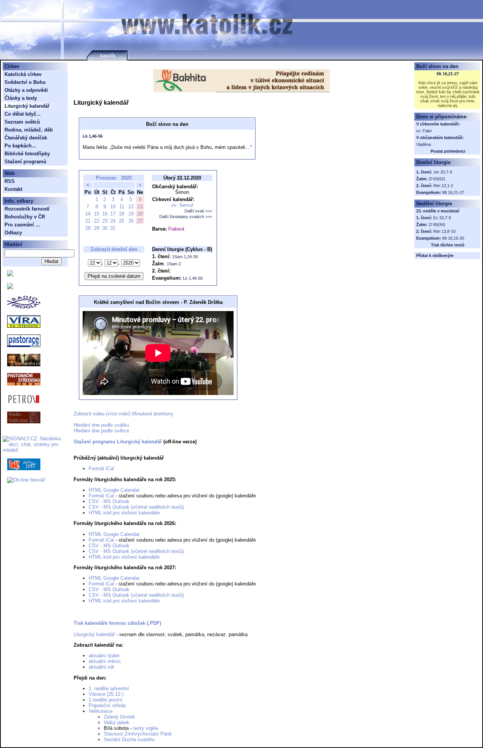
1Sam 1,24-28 (185, 256)
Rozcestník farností (27, 209)
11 (121, 206)
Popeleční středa (107, 705)
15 (96, 214)
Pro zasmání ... (22, 225)
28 (88, 228)
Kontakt (13, 189)
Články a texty (21, 98)
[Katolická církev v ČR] (10, 274)
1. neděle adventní (109, 688)
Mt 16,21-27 (448, 73)
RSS (10, 181)
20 (140, 214)
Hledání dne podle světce (101, 431)
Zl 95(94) (437, 224)
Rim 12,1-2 (443, 185)
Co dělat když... (23, 114)
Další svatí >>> (198, 211)
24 (112, 221)
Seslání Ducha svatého (129, 739)
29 (96, 228)
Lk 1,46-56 (93, 136)
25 (121, 221)
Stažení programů (25, 161)
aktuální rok (101, 667)
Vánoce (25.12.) (106, 694)
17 (112, 214)
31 (112, 228)
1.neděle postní (105, 700)
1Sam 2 (174, 264)
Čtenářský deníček (26, 138)
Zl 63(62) (437, 179)
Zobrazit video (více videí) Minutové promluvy (124, 414)
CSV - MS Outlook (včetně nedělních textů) (136, 507)
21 (88, 221)
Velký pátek (116, 722)
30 (105, 228)
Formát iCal (101, 468)
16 (105, 214)
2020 (126, 178)
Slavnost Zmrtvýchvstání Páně (138, 734)
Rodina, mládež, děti (29, 130)
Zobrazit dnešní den (114, 249)
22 (96, 221)
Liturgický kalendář (94, 634)
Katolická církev (23, 74)
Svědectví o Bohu (25, 82)
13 (140, 206)
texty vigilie (145, 728)
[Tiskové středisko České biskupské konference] (10, 287)
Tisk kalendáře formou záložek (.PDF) (117, 623)
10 (112, 206)
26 (131, 221)
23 (105, 221)
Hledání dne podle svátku (101, 425)
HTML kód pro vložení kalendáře (124, 513)
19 (131, 214)
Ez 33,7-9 (442, 217)
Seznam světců (22, 122)
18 (121, 214)
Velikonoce (100, 711)
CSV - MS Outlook (109, 501)
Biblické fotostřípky (27, 153)
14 (88, 214)
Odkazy (13, 232)
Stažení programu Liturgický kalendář (118, 441)
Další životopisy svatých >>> (185, 216)
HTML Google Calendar (114, 490)
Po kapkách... (20, 146)
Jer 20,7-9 (442, 172)
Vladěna (423, 144)
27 (140, 221)
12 (131, 206)
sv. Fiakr (424, 131)
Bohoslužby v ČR (25, 217)
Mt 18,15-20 (453, 238)
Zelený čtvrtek (119, 717)
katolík (107, 56)
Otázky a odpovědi (26, 90)
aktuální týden (104, 655)
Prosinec (106, 178)
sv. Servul (182, 205)
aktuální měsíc (105, 661)
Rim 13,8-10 (444, 231)
